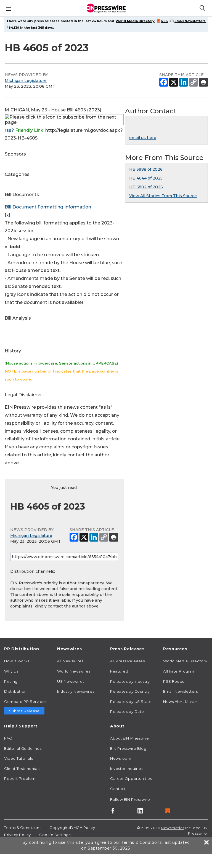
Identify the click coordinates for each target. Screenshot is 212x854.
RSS (164, 21)
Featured (119, 671)
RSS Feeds (173, 681)
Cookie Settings (54, 834)
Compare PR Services (25, 701)
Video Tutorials (18, 758)
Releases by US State (131, 701)
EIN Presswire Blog (128, 748)
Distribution (15, 691)
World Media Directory (135, 21)
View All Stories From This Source (163, 195)
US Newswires (70, 681)
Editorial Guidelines (22, 748)
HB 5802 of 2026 (146, 186)
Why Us (11, 671)
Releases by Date (127, 711)
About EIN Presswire (129, 738)
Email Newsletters (190, 21)
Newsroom (120, 758)
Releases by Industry (130, 681)
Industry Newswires (75, 691)
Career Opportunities (131, 778)
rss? (9, 130)
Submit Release (24, 711)
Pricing (11, 681)
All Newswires (70, 661)
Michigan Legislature (26, 80)
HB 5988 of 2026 (146, 169)
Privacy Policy (17, 834)
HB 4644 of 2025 (146, 178)
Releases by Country (130, 691)
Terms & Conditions (22, 827)
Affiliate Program (179, 671)
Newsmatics (172, 828)
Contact (118, 788)
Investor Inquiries (126, 768)
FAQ (8, 738)
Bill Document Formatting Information (48, 207)
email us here (142, 137)
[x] (7, 215)
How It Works (17, 661)
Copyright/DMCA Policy (72, 827)
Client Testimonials (22, 768)
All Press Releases (127, 661)
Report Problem (20, 778)
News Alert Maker (180, 701)
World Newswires (73, 671)
